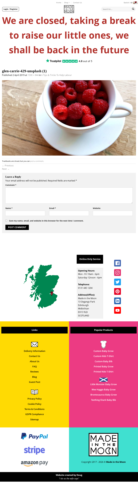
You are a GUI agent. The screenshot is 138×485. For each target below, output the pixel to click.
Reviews (34, 371)
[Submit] (133, 9)
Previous (8, 165)
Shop (66, 2)
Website (96, 208)
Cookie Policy (34, 404)
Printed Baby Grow (103, 366)
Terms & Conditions (34, 409)
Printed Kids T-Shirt (103, 371)
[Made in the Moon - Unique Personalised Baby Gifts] (69, 9)
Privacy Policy (34, 398)
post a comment (36, 161)
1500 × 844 (33, 75)
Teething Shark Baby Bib (103, 399)
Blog (34, 376)
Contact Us (77, 2)
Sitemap (34, 419)
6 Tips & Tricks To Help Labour (56, 75)
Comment (10, 185)
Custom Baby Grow (103, 351)
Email (52, 208)
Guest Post (34, 382)
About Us (34, 361)
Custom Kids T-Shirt (104, 356)
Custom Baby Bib (103, 361)
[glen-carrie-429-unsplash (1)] (69, 117)
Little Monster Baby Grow (103, 384)
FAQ (34, 366)
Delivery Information (34, 351)
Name (9, 208)
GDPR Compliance (34, 414)
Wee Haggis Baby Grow (103, 389)
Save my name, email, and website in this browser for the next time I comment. (46, 220)
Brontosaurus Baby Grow (103, 394)
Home (58, 2)
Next (5, 168)
